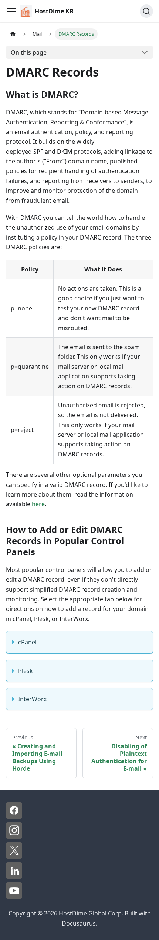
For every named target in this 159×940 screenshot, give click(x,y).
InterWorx (32, 699)
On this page (29, 52)
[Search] (146, 11)
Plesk (25, 671)
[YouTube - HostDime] (14, 896)
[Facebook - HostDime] (14, 816)
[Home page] (13, 34)
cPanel (27, 642)
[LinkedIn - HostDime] (14, 876)
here (38, 504)
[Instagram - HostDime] (14, 836)
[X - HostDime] (14, 856)
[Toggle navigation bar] (11, 11)
